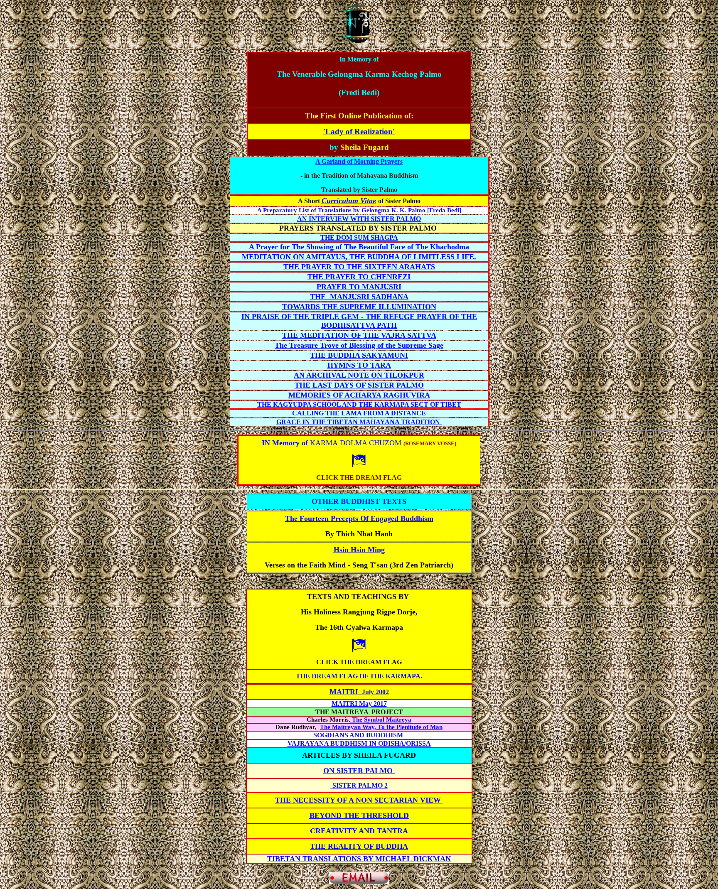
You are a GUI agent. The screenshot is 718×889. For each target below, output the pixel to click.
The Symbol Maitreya (380, 719)
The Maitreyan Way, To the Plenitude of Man (381, 727)
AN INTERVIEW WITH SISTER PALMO (359, 218)
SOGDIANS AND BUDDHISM (359, 735)
